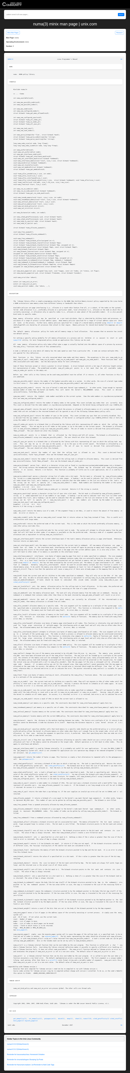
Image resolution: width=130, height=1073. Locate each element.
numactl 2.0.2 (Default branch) (18, 1049)
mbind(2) (61, 1018)
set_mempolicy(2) (35, 1018)
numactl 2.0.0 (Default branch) (18, 1044)
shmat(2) (110, 323)
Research (119, 32)
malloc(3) (122, 608)
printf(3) (53, 960)
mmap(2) (119, 323)
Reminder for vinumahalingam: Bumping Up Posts (25, 1059)
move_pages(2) (22, 930)
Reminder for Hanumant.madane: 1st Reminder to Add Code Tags (30, 1065)
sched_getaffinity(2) (56, 765)
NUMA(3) (10, 59)
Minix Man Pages (12, 32)
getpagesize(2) (28, 759)
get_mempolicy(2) (35, 753)
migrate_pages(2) (51, 936)
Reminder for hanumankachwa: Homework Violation (26, 1054)
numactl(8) (17, 340)
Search (121, 14)
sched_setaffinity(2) (21, 582)
